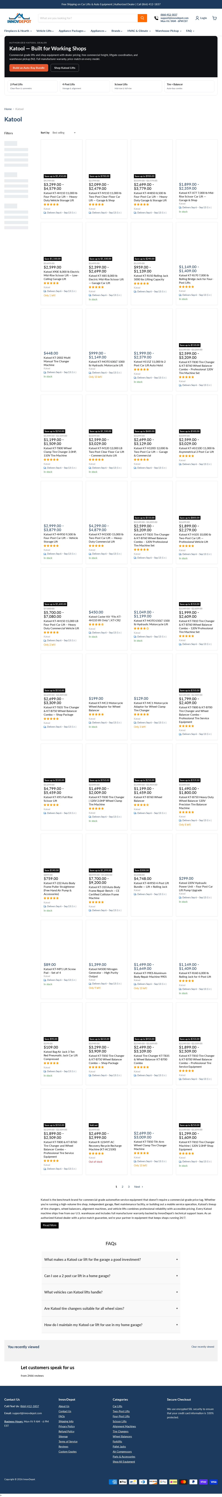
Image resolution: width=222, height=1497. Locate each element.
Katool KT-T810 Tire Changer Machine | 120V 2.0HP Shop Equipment (197, 1145)
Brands (116, 30)
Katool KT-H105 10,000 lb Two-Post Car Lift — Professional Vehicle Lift (195, 538)
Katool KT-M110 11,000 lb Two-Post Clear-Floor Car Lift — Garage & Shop (105, 196)
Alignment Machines (124, 1426)
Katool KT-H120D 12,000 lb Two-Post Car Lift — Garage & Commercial (151, 451)
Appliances (98, 30)
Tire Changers (121, 1431)
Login (203, 17)
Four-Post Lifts (121, 1416)
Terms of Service (68, 1441)
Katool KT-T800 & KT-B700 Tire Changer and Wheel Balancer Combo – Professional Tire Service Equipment (195, 714)
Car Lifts (117, 1406)
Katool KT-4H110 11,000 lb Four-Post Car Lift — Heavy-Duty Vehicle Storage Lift (61, 196)
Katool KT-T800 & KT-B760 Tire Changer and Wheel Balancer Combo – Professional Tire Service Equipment (60, 1149)
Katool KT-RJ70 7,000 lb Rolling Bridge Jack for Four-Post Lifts (196, 279)
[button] (51, 204)
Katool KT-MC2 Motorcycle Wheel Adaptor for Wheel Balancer (106, 706)
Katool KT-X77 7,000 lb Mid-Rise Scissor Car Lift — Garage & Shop (196, 196)
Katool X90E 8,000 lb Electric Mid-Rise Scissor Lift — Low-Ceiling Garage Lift (61, 275)
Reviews (63, 1446)
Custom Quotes (68, 1451)
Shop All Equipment (124, 1461)
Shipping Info (66, 1421)
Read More (50, 1225)
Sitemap (63, 1436)
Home (8, 108)
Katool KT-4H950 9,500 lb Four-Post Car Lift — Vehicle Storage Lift (61, 538)
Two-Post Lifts (121, 1411)
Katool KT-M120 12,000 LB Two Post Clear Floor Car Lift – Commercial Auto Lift (106, 451)
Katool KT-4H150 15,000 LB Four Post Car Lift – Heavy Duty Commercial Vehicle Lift (61, 624)
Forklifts (117, 1441)
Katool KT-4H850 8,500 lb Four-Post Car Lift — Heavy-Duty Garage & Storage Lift (151, 196)
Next (137, 1186)
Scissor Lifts (120, 1421)
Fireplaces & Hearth (17, 30)
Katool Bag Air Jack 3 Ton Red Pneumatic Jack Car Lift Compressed (61, 1055)
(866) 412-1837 (29, 1406)
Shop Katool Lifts (64, 67)
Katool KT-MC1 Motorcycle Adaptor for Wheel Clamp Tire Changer (151, 706)
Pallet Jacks (119, 1446)
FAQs (62, 1416)
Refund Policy (66, 1431)
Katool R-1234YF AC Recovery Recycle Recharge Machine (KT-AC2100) (105, 1145)
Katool (47, 208)
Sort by (45, 132)
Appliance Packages (71, 30)
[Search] (142, 18)
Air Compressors (122, 1451)
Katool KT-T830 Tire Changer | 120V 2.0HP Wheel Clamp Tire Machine (106, 800)
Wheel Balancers (122, 1436)
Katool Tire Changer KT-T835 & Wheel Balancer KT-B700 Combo (151, 1059)
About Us (64, 1406)
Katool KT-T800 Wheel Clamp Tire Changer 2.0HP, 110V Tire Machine (60, 451)
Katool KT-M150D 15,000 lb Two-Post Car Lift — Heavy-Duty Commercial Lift (106, 538)
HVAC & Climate (138, 30)
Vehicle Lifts (44, 30)
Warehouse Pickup (167, 30)
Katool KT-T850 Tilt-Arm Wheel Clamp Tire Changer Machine (150, 1145)
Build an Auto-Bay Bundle (29, 67)
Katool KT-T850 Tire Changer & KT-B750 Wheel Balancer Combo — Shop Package (106, 1059)
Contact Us (65, 1411)
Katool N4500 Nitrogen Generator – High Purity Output (103, 972)
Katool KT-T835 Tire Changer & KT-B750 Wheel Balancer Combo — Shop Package (61, 711)
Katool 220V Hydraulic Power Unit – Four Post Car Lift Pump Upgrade (196, 886)
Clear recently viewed (202, 1346)
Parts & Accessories (124, 1456)
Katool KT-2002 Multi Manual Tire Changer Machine (57, 361)
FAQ (189, 30)
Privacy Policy (67, 1426)
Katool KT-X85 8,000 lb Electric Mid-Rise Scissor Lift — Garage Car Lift (106, 279)
